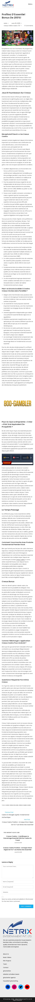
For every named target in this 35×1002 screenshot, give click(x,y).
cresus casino (20, 560)
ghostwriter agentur (9, 977)
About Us (6, 954)
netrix (5, 23)
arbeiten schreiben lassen (11, 974)
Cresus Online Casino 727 (12, 26)
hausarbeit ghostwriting (10, 981)
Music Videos (7, 957)
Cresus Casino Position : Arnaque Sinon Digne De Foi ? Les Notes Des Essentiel (17, 849)
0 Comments (28, 26)
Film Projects (7, 961)
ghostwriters (7, 971)
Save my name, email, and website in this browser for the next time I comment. (17, 900)
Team (5, 964)
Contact (5, 967)
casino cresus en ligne (11, 805)
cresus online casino (25, 805)
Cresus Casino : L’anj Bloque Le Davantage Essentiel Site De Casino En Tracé (18, 838)
